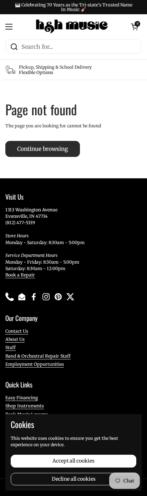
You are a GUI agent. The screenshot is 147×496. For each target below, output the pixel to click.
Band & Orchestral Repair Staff (38, 356)
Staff (10, 347)
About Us (15, 339)
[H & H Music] (72, 27)
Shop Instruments (24, 405)
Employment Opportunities (34, 364)
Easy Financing (21, 397)
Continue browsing (42, 149)
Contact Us (16, 331)
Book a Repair (20, 275)
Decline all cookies (74, 479)
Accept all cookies (73, 461)
